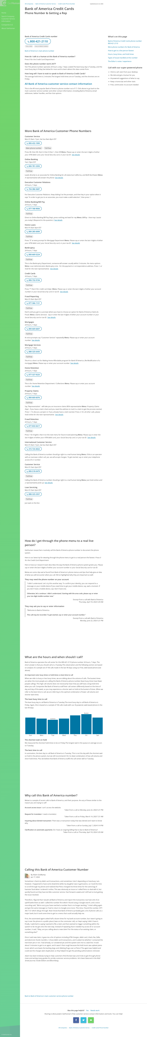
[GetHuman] (10, 3)
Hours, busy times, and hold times (121, 54)
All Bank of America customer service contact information (58, 83)
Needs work (94, 1010)
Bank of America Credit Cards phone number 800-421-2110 (125, 42)
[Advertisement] (64, 112)
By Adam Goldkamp (38, 875)
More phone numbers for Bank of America (124, 47)
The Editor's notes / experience (119, 61)
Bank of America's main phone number (39, 51)
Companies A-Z (7, 25)
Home (4, 13)
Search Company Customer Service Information (8, 18)
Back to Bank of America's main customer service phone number (49, 996)
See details (76, 155)
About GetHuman (8, 28)
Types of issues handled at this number (123, 58)
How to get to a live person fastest (121, 50)
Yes (87, 1010)
